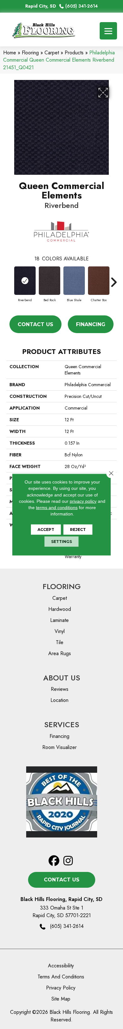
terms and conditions (57, 507)
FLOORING (62, 586)
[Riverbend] (25, 280)
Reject (78, 529)
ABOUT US (61, 677)
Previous (9, 279)
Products (74, 52)
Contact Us (35, 324)
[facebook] (54, 861)
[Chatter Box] (98, 280)
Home (9, 52)
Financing (90, 324)
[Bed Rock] (49, 280)
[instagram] (68, 861)
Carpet (51, 52)
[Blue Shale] (74, 280)
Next (113, 279)
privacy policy (83, 501)
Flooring (30, 52)
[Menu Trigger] (108, 31)
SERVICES (61, 724)
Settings (61, 541)
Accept (46, 529)
